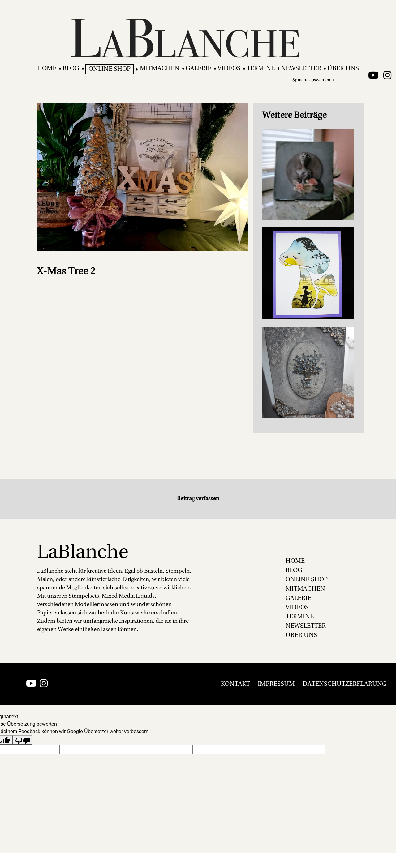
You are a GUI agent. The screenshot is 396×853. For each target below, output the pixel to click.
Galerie (198, 69)
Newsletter (301, 69)
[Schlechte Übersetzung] (22, 740)
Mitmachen (159, 69)
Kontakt (235, 684)
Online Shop (109, 69)
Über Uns (343, 69)
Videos (228, 69)
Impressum (276, 684)
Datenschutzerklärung (345, 684)
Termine (261, 69)
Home (46, 69)
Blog (70, 69)
